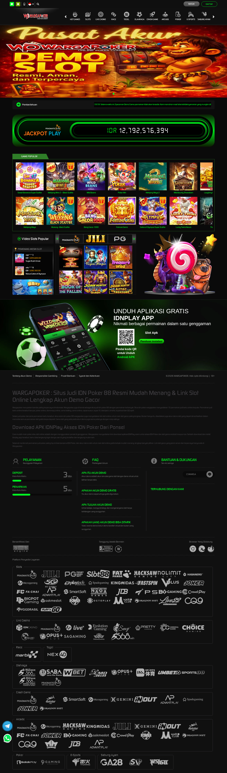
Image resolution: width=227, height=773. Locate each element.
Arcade (165, 19)
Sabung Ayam (204, 19)
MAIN (32, 176)
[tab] (71, 238)
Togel (126, 19)
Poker (178, 19)
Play (55, 133)
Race (113, 19)
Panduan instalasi (151, 341)
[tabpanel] (113, 61)
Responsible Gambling (46, 375)
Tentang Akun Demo (22, 375)
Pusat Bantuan (68, 375)
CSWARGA (191, 474)
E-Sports (191, 19)
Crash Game (152, 19)
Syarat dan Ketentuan (89, 375)
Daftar (209, 4)
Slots (88, 19)
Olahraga (139, 19)
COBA (73, 253)
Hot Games (75, 19)
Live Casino (101, 19)
